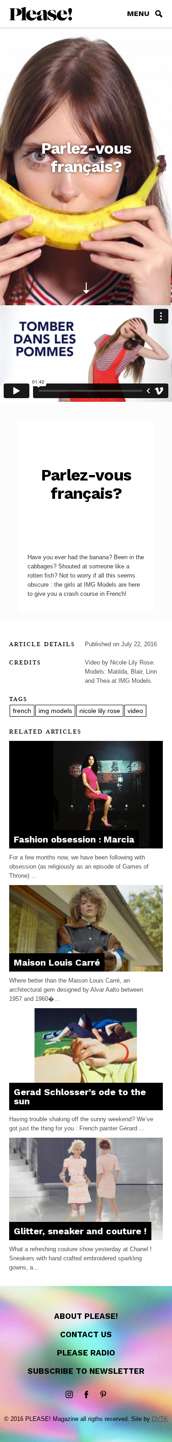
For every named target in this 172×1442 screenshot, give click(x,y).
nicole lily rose (99, 710)
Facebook (86, 1394)
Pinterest (103, 1394)
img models (55, 710)
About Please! (86, 1316)
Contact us (86, 1334)
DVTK (160, 1418)
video (135, 710)
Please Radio (86, 1352)
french (22, 710)
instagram (69, 1394)
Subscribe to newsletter (86, 1371)
